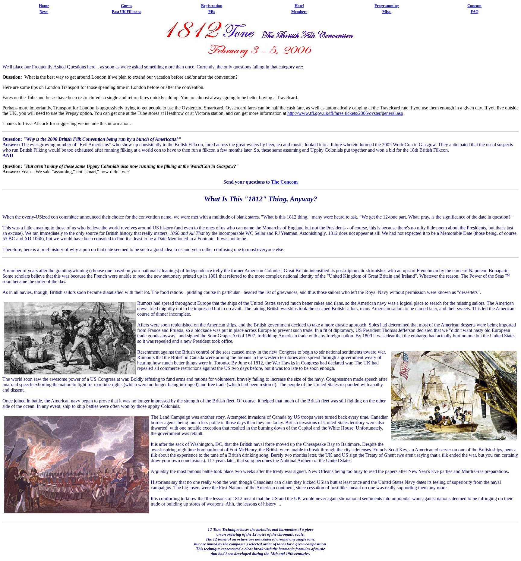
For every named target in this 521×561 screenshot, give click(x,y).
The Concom (284, 181)
